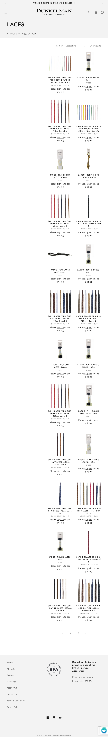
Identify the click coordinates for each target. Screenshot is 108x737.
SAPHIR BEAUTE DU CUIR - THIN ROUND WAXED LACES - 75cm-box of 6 (60, 80)
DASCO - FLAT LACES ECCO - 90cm (60, 271)
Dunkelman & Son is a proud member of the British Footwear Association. (84, 666)
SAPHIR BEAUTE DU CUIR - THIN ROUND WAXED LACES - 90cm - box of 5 (88, 128)
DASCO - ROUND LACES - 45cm (60, 558)
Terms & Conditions (16, 700)
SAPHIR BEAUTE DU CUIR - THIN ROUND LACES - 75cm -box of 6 (60, 128)
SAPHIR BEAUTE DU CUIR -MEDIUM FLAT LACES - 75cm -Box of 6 (88, 608)
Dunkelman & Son (49, 736)
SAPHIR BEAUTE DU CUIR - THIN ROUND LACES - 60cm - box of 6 (60, 223)
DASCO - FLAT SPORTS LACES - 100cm (60, 176)
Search (10, 662)
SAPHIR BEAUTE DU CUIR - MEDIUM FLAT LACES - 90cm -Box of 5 (60, 318)
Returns (10, 675)
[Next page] (86, 633)
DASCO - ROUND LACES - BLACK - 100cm (88, 366)
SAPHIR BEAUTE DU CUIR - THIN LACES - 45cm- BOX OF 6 (88, 511)
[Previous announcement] (6, 3)
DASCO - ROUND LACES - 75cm (88, 79)
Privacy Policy (13, 707)
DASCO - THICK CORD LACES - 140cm (60, 366)
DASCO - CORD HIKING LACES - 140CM (88, 176)
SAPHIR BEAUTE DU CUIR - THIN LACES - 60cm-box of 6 (88, 559)
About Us (11, 669)
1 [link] (63, 632)
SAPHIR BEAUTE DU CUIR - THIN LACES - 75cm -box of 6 (60, 511)
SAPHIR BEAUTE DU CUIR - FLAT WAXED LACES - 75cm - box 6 (60, 462)
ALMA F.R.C (12, 688)
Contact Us (12, 694)
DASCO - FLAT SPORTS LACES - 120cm (88, 461)
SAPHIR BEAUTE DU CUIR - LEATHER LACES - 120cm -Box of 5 (60, 608)
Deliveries (11, 681)
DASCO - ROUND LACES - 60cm (88, 271)
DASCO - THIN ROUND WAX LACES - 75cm (88, 412)
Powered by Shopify (63, 736)
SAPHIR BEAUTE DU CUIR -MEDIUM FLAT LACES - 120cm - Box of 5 (88, 318)
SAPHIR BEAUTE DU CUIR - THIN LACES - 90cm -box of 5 (88, 223)
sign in (60, 88)
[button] (6, 12)
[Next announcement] (102, 3)
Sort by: (59, 46)
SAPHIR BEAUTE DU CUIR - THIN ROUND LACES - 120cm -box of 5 (60, 413)
